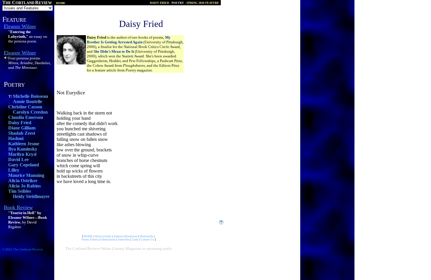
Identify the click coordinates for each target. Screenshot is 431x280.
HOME (88, 236)
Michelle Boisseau (30, 96)
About (98, 236)
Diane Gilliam (21, 127)
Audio (107, 236)
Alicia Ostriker (23, 180)
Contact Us (147, 239)
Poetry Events (90, 239)
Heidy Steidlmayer (31, 196)
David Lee (18, 159)
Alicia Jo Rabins (24, 185)
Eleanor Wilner (20, 26)
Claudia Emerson (25, 117)
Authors (118, 236)
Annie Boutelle (27, 101)
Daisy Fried (19, 122)
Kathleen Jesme (23, 143)
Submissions (108, 239)
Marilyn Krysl (22, 154)
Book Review (18, 207)
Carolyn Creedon (30, 112)
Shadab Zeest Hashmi (21, 136)
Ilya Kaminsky (22, 148)
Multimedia (146, 236)
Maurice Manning (26, 175)
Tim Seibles (19, 191)
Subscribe (123, 239)
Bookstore (131, 236)
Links (135, 239)
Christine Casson (25, 106)
